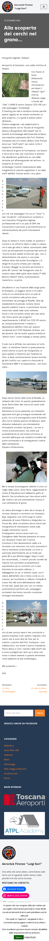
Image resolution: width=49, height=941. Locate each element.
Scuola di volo (10, 773)
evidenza (8, 755)
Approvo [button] (19, 937)
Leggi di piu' (30, 937)
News (7, 759)
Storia (7, 778)
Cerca (40, 713)
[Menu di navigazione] (44, 6)
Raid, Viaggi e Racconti (15, 769)
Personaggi (9, 764)
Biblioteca (9, 745)
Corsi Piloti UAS (11, 750)
